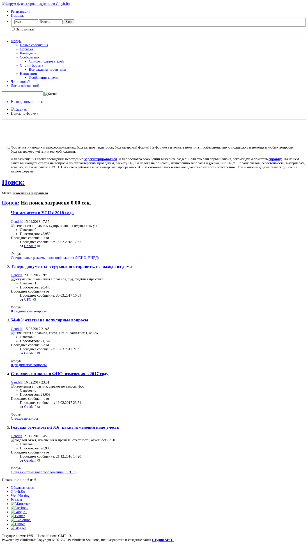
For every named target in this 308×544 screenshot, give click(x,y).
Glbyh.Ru (18, 491)
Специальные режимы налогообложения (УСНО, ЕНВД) (55, 258)
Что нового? (20, 82)
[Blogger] (18, 528)
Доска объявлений (25, 86)
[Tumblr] (18, 524)
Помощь (17, 15)
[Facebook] (19, 508)
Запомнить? (24, 29)
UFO (28, 299)
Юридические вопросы (29, 311)
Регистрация (20, 11)
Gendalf (16, 221)
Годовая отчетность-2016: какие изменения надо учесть (65, 427)
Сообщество (29, 57)
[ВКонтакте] (21, 504)
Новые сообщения (34, 45)
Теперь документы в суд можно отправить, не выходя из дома (71, 266)
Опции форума (31, 65)
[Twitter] (18, 516)
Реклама (17, 500)
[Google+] (19, 512)
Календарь (28, 53)
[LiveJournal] (21, 520)
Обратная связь (22, 487)
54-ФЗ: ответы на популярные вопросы (49, 320)
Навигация (28, 73)
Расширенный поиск (27, 102)
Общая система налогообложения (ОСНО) (43, 472)
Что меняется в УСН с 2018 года (42, 212)
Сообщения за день (43, 77)
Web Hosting (20, 496)
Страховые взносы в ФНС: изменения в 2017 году (59, 373)
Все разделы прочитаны (47, 69)
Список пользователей (46, 61)
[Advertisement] (154, 131)
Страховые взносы (25, 418)
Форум (16, 41)
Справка (26, 49)
